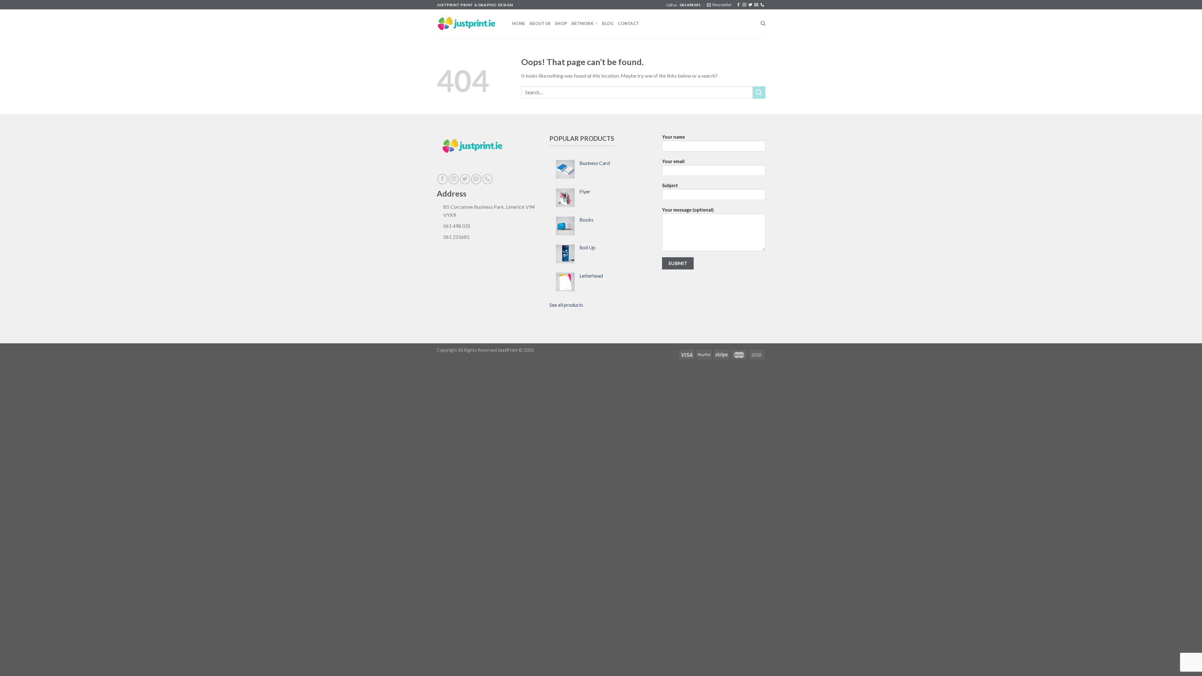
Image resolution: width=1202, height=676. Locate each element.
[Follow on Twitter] (750, 5)
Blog (608, 23)
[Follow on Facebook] (738, 5)
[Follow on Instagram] (744, 5)
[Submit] (759, 92)
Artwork (582, 23)
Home (518, 23)
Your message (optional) (688, 210)
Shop (561, 23)
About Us (540, 23)
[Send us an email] (756, 5)
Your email (673, 161)
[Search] (763, 23)
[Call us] (762, 5)
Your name (673, 137)
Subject (670, 185)
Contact (628, 23)
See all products (566, 305)
